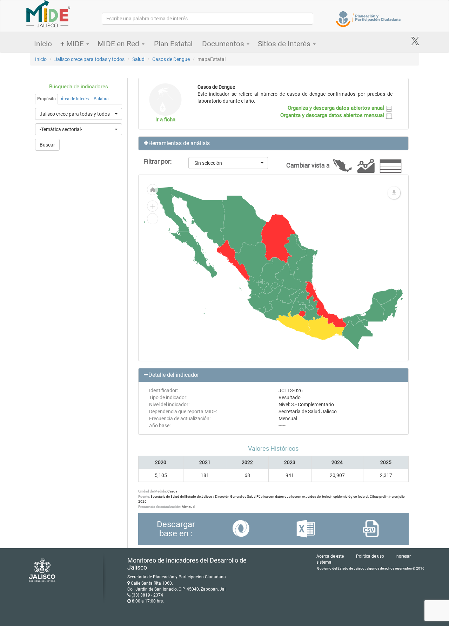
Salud (138, 59)
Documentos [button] (224, 44)
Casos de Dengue (171, 59)
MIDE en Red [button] (119, 44)
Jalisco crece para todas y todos (89, 59)
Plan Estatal (173, 44)
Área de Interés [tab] (75, 98)
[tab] (274, 143)
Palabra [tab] (101, 98)
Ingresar (403, 556)
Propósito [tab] (46, 98)
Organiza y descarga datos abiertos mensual (333, 115)
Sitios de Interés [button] (285, 44)
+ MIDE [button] (73, 44)
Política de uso (370, 556)
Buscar (47, 145)
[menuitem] (274, 284)
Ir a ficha (165, 119)
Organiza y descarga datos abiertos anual (337, 108)
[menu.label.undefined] (394, 192)
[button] (274, 143)
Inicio (43, 44)
